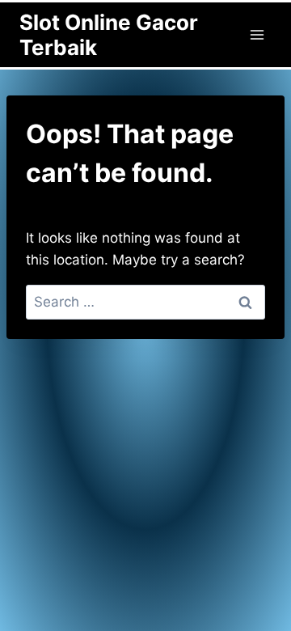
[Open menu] (257, 34)
